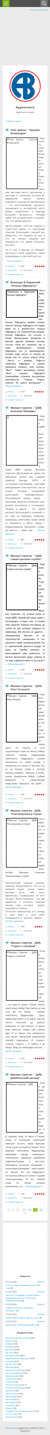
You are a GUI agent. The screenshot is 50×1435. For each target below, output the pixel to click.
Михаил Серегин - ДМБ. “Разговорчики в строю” (26, 812)
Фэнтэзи (9, 1399)
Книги (41, 1281)
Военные (9, 1346)
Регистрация (35, 10)
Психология (11, 1379)
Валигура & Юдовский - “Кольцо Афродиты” (26, 284)
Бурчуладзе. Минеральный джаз (21, 1324)
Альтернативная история (17, 1338)
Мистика (9, 1367)
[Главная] (25, 101)
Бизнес (8, 1341)
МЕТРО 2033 (11, 1364)
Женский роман (12, 1355)
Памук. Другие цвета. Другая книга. (22, 1317)
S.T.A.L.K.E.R (10, 1414)
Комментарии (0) (15, 274)
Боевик (8, 1343)
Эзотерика (10, 1402)
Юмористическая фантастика (19, 1411)
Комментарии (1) (15, 1066)
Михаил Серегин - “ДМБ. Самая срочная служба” (26, 557)
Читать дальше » (15, 261)
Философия (10, 1396)
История (9, 1361)
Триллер (9, 1390)
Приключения (11, 1376)
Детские (9, 1352)
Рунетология (11, 1417)
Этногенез (10, 1405)
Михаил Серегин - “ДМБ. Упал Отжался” (26, 687)
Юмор (11, 266)
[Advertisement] (25, 38)
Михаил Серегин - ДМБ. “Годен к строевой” (25, 944)
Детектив (9, 1349)
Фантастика (11, 1393)
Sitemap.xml (10, 1428)
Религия (9, 1381)
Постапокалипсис (13, 1373)
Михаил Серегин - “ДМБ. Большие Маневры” (26, 409)
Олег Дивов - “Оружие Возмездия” (25, 131)
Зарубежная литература (16, 1358)
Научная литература (15, 1370)
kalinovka (12, 270)
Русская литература (14, 1387)
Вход (45, 10)
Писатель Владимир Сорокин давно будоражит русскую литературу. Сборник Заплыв (23, 1298)
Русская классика (13, 1384)
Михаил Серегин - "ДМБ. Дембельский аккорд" (26, 1076)
